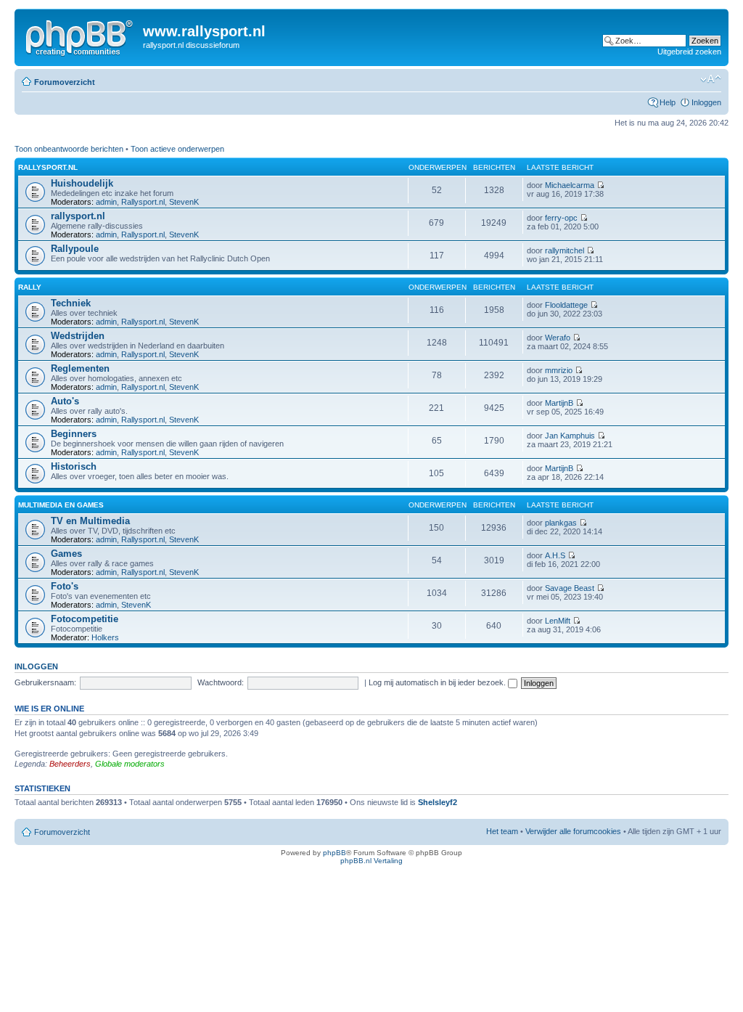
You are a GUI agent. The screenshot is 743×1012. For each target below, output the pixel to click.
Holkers (105, 637)
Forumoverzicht (64, 82)
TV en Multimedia (90, 520)
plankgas (561, 522)
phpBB (334, 853)
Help (668, 102)
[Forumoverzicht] (80, 35)
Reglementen (80, 368)
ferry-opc (561, 217)
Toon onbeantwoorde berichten (69, 148)
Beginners (74, 433)
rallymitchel (564, 250)
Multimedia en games (61, 505)
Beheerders (70, 763)
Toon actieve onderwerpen (177, 148)
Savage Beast (569, 588)
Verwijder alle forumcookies (573, 831)
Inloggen (706, 102)
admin (106, 201)
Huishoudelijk (82, 183)
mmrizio (558, 370)
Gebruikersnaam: (45, 682)
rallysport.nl (48, 167)
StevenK (184, 201)
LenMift (557, 620)
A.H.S (555, 555)
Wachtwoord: (220, 682)
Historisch (74, 466)
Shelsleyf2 (437, 802)
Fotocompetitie (84, 618)
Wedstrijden (77, 335)
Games (66, 553)
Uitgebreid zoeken (689, 51)
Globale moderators (130, 763)
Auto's (65, 401)
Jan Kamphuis (570, 435)
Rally (29, 287)
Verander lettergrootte (710, 79)
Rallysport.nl (143, 201)
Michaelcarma (569, 185)
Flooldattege (566, 305)
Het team (502, 831)
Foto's (64, 586)
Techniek (71, 303)
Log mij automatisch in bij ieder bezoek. (438, 682)
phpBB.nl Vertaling (371, 861)
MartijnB (559, 403)
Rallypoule (75, 248)
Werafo (557, 337)
